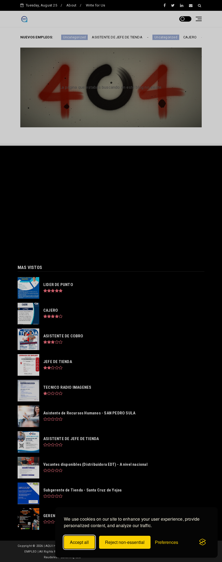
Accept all (79, 542)
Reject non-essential (125, 542)
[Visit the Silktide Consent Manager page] (202, 542)
